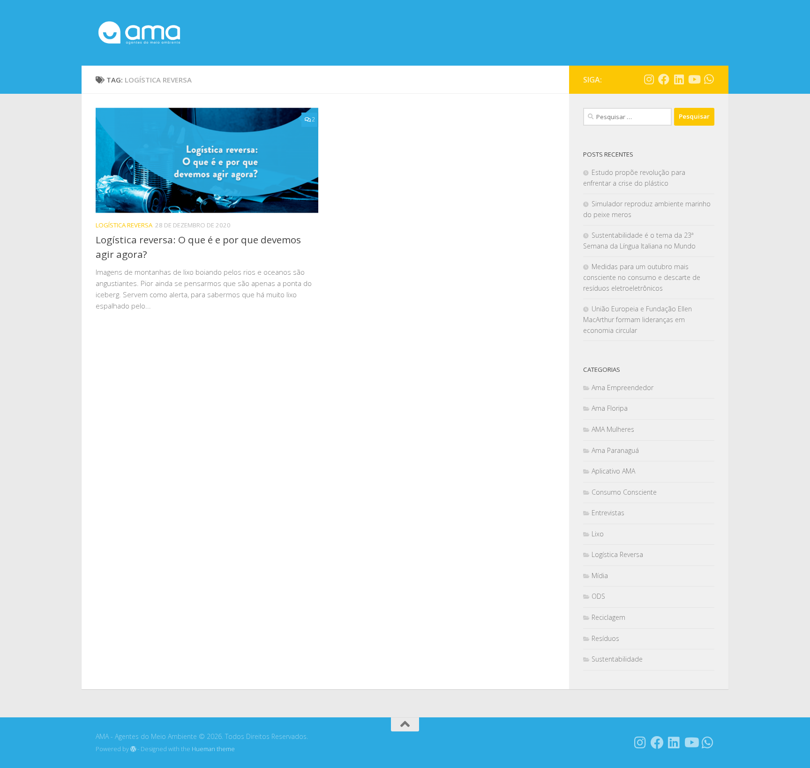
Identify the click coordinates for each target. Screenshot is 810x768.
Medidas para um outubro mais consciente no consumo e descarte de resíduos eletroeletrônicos (641, 277)
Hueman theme (213, 749)
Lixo (598, 533)
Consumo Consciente (624, 492)
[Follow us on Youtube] (693, 79)
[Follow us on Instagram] (648, 79)
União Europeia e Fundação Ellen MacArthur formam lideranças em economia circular (637, 319)
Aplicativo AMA (613, 471)
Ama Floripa (610, 408)
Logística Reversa (124, 225)
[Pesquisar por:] (627, 117)
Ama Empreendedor (622, 387)
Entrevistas (608, 512)
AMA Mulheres (613, 429)
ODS (598, 596)
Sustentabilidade (617, 659)
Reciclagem (608, 617)
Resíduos (605, 638)
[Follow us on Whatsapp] (708, 79)
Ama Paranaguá (615, 450)
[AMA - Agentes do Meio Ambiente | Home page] (139, 33)
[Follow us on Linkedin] (678, 79)
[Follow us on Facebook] (663, 79)
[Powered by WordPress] (133, 749)
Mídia (600, 575)
